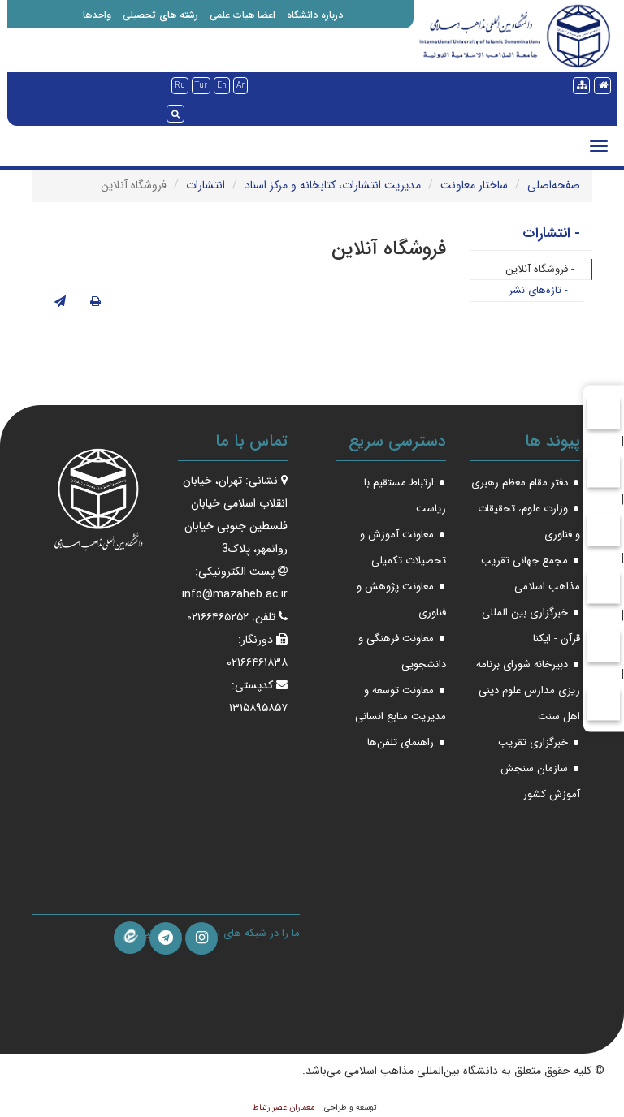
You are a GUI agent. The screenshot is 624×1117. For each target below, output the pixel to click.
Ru (180, 86)
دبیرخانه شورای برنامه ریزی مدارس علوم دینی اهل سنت (528, 690)
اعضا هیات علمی (242, 15)
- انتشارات (551, 233)
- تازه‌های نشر (538, 290)
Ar (240, 86)
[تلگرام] (166, 938)
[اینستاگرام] (201, 938)
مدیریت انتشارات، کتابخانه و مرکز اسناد (333, 185)
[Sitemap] (581, 85)
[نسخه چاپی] (95, 302)
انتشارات (205, 185)
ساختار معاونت (474, 185)
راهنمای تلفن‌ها (400, 742)
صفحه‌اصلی (553, 185)
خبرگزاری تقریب (533, 742)
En (222, 86)
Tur (201, 86)
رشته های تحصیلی (160, 15)
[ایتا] (130, 937)
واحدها (97, 15)
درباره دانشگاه (315, 15)
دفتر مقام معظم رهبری (519, 482)
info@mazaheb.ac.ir (235, 594)
